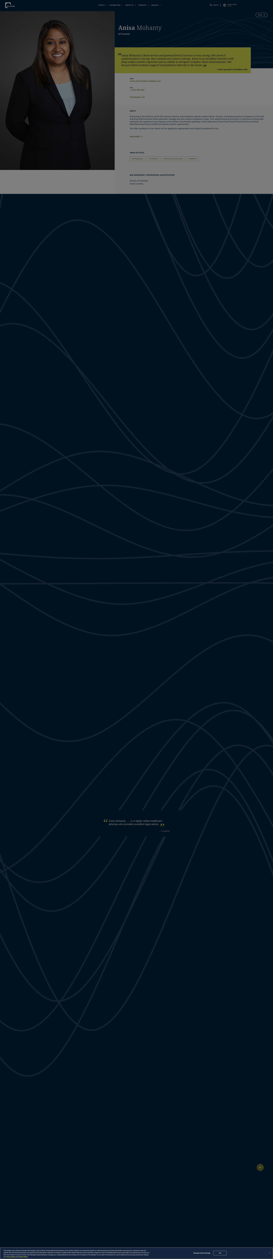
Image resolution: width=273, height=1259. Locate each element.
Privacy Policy (10, 1257)
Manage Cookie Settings (202, 1253)
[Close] (269, 1253)
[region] (136, 1253)
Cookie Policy (23, 1257)
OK (220, 1253)
